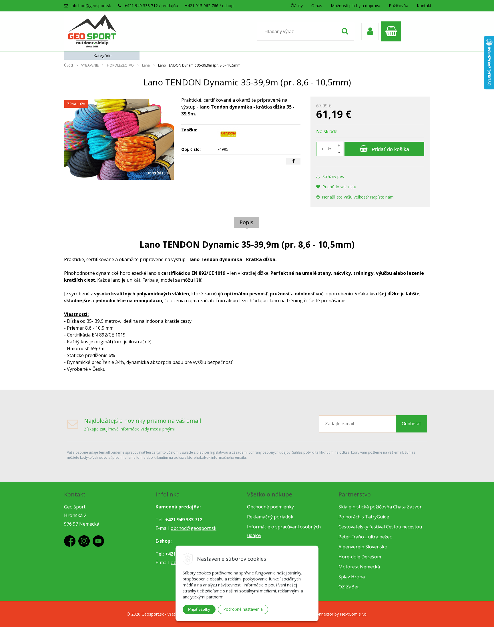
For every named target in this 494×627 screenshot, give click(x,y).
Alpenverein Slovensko (362, 547)
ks (329, 149)
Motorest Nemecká (359, 567)
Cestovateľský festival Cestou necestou (380, 527)
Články (297, 5)
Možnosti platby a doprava (355, 5)
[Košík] (392, 31)
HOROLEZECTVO (120, 65)
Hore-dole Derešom (359, 557)
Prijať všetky (199, 609)
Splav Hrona (351, 577)
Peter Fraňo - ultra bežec (365, 537)
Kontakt (424, 5)
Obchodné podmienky (270, 507)
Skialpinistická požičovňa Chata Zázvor (380, 507)
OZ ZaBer (348, 587)
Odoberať (411, 423)
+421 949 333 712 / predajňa (151, 5)
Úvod (68, 65)
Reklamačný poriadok (270, 517)
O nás (316, 5)
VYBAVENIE (90, 65)
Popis (246, 222)
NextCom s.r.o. (353, 614)
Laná (146, 65)
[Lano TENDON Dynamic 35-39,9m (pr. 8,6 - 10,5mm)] (119, 139)
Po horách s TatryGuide (363, 517)
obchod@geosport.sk (91, 5)
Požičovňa (398, 5)
